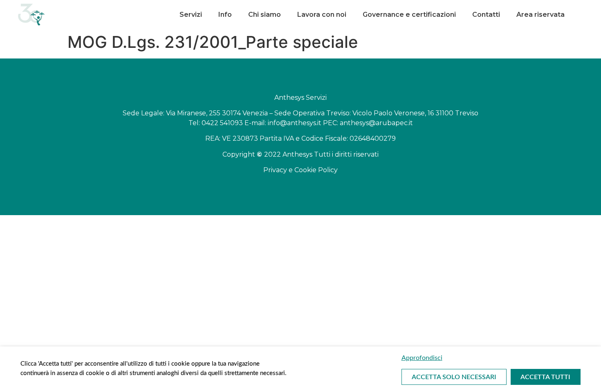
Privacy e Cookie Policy (300, 170)
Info (225, 14)
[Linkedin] (578, 14)
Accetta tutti (545, 377)
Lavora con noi (321, 14)
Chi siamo (264, 14)
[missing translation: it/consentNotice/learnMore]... (491, 358)
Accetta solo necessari (454, 377)
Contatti (486, 14)
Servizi (190, 14)
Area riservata (540, 14)
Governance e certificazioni (409, 14)
